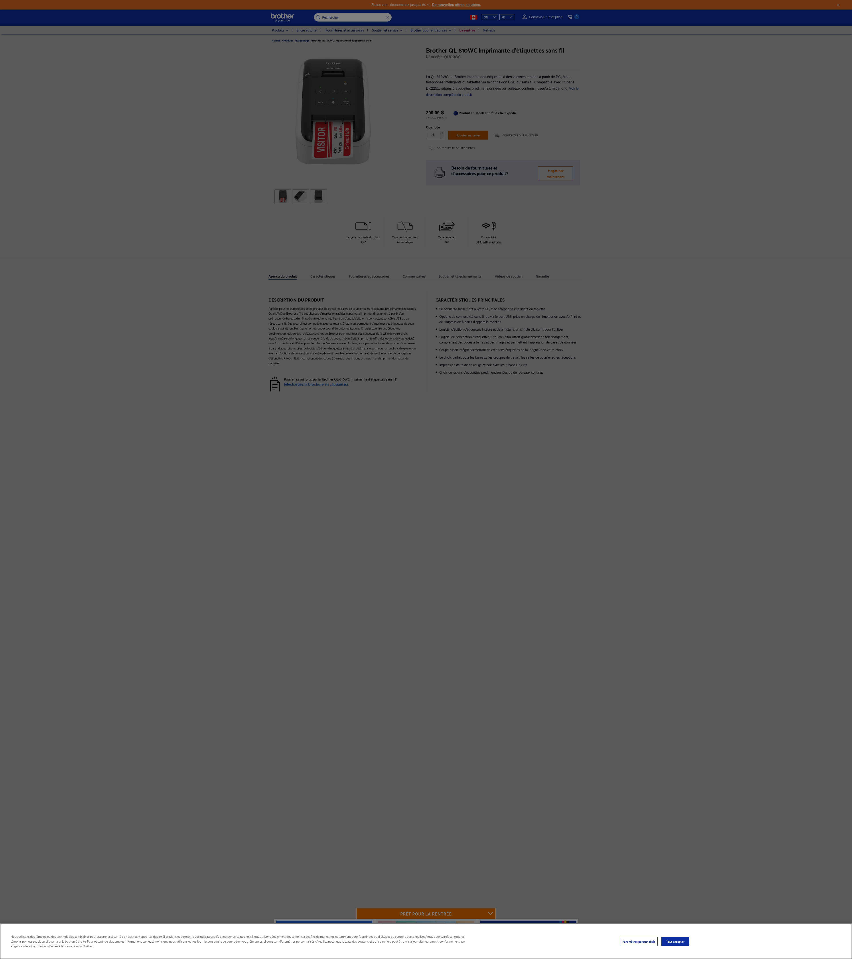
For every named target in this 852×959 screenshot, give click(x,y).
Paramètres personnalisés (638, 941)
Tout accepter (675, 941)
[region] (426, 941)
